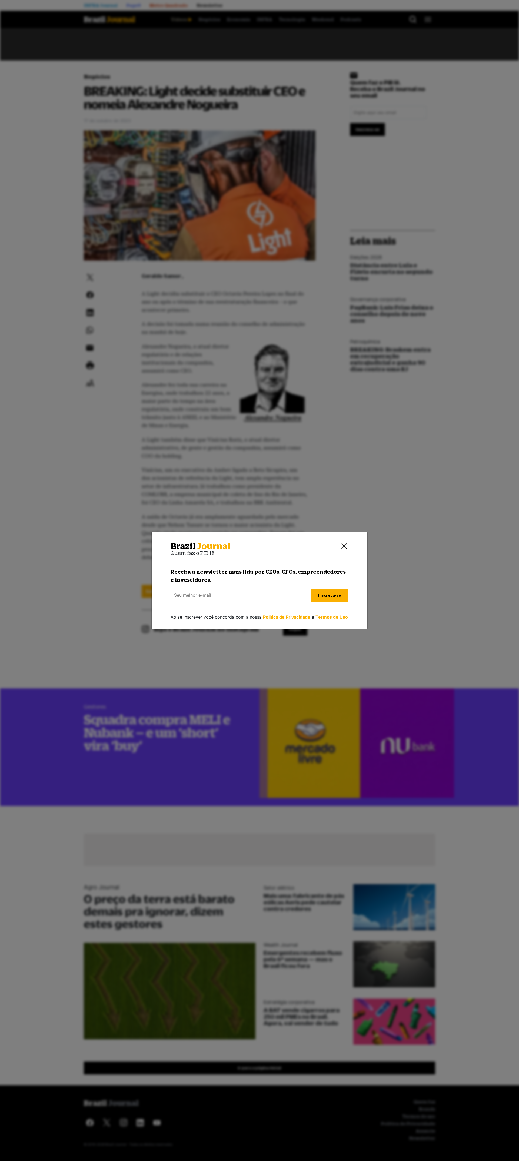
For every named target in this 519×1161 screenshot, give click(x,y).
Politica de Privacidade (286, 617)
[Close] (344, 546)
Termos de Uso (331, 617)
